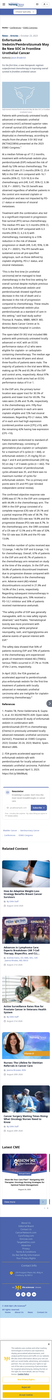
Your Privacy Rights (26, 1258)
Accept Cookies (26, 1395)
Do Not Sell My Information (26, 1255)
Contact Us (26, 1229)
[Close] (49, 1344)
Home (5, 27)
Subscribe (37, 807)
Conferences (15, 27)
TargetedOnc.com (26, 1242)
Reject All (26, 1387)
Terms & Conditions (26, 1251)
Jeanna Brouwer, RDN (16, 1070)
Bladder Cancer (10, 830)
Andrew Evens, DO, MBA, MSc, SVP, (22, 957)
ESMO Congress (26, 835)
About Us (26, 1222)
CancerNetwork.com (26, 1232)
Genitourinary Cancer (29, 830)
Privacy (26, 1248)
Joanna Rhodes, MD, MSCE (16, 960)
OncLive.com (26, 1238)
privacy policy (13, 815)
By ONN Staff (13, 901)
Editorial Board (26, 1226)
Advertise (26, 1245)
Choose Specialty (23, 11)
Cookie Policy (23, 1374)
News (30, 1312)
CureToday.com (26, 1235)
